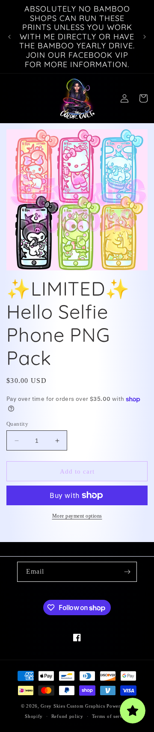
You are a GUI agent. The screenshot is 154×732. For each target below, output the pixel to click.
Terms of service (110, 716)
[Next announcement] (144, 36)
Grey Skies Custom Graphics (73, 705)
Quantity (17, 424)
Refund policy (67, 716)
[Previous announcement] (9, 36)
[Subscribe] (127, 572)
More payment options (77, 516)
